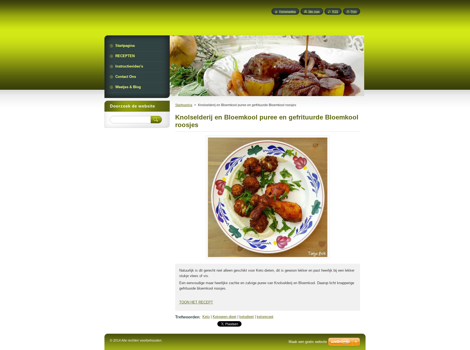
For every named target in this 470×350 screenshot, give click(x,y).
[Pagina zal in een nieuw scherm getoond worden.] (267, 259)
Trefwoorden (187, 317)
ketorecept (265, 317)
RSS (335, 11)
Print (354, 11)
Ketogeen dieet (224, 317)
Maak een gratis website (308, 342)
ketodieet (246, 317)
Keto (206, 317)
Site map (314, 11)
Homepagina (287, 11)
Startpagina (183, 105)
